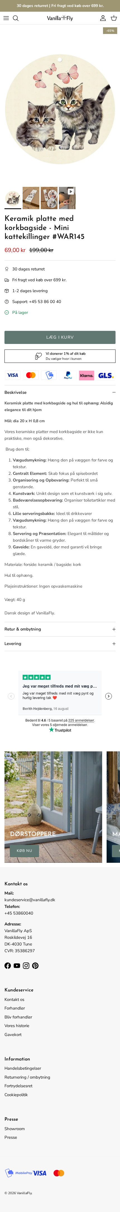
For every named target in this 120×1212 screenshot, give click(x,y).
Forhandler (14, 1008)
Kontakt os (14, 999)
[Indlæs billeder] (60, 104)
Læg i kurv (60, 337)
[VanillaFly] (60, 17)
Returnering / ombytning (27, 1077)
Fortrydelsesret (18, 1086)
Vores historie (16, 1025)
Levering (12, 643)
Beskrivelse (15, 392)
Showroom (14, 1129)
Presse (10, 1137)
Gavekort (12, 1034)
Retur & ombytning (22, 629)
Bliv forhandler (18, 1017)
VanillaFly (24, 1193)
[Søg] (18, 18)
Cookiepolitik (16, 1095)
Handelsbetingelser (22, 1068)
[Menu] (6, 18)
